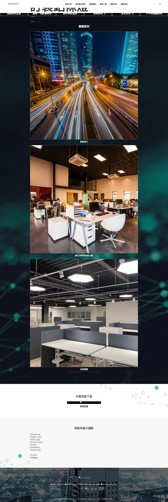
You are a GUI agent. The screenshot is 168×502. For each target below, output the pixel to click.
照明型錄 (84, 406)
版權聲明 (104, 499)
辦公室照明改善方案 (84, 256)
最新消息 (113, 4)
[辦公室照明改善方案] (84, 199)
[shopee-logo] (35, 434)
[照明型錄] (84, 402)
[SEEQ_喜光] (35, 439)
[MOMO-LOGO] (35, 437)
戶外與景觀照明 (154, 13)
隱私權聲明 (110, 499)
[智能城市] (84, 85)
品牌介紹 (68, 4)
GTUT (100, 499)
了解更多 (32, 21)
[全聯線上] (34, 457)
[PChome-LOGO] (36, 442)
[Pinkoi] (33, 445)
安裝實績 (84, 369)
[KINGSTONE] (35, 450)
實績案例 (92, 4)
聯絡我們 (124, 4)
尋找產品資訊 (80, 4)
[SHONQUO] (35, 447)
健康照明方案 (14, 13)
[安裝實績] (84, 313)
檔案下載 (103, 4)
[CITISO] (33, 455)
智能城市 (84, 142)
